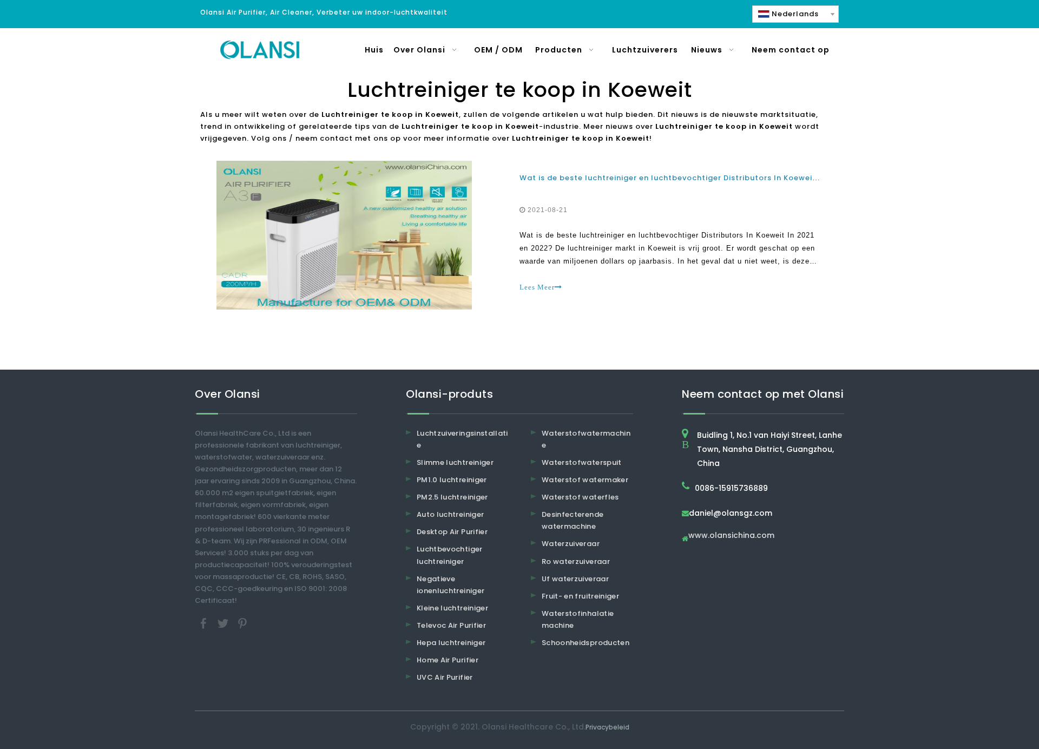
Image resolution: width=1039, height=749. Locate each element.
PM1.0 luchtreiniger (452, 480)
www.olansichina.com (731, 536)
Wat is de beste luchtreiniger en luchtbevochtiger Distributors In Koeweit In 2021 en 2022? (702, 178)
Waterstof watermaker (585, 480)
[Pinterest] (242, 623)
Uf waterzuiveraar (575, 579)
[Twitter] (224, 623)
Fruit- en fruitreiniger (580, 596)
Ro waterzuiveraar (576, 561)
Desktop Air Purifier (452, 532)
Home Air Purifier (447, 660)
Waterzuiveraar (571, 543)
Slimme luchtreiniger (455, 462)
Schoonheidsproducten (585, 643)
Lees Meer (537, 287)
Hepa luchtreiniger (451, 643)
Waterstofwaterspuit (582, 462)
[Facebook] (204, 623)
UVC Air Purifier (445, 677)
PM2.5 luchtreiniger (452, 497)
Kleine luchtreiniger (452, 608)
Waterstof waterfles (580, 497)
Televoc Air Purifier (451, 625)
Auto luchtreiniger (450, 514)
